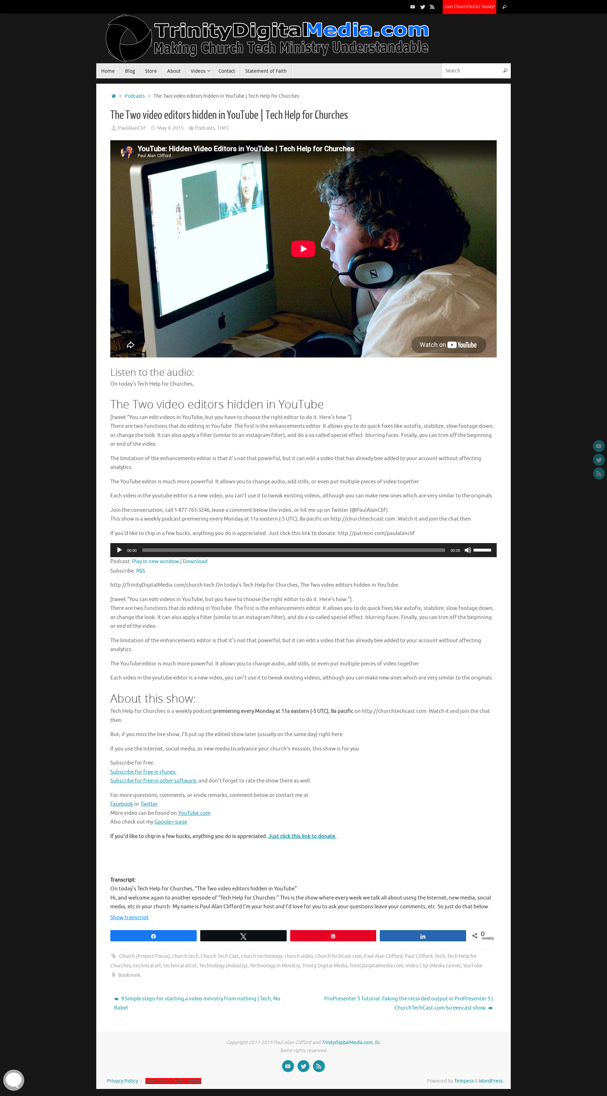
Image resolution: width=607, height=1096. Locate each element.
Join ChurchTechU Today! (469, 6)
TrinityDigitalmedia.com (376, 966)
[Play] (119, 550)
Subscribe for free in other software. (153, 781)
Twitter (149, 804)
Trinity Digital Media (324, 966)
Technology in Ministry (275, 966)
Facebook (121, 804)
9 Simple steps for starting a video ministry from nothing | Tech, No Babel (197, 1003)
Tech (440, 956)
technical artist (180, 966)
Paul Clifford (418, 956)
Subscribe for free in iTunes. (143, 772)
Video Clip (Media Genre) (433, 966)
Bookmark (129, 975)
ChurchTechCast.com (338, 956)
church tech (185, 956)
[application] (303, 550)
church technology (261, 956)
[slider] (483, 549)
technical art (147, 966)
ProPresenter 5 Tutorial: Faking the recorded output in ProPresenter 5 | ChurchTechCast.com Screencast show (408, 1003)
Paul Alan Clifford (383, 956)
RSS (140, 571)
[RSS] (432, 7)
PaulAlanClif (131, 128)
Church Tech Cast (220, 956)
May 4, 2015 (170, 128)
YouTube (472, 966)
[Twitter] (422, 7)
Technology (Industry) (223, 966)
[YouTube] (413, 7)
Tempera (464, 1081)
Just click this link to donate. (302, 836)
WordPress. (491, 1081)
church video (299, 956)
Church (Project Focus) (144, 956)
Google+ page (170, 822)
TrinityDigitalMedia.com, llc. (350, 1042)
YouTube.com (194, 813)
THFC (223, 128)
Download (195, 561)
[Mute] (467, 550)
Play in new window (155, 561)
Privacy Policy (122, 1081)
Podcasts (135, 96)
